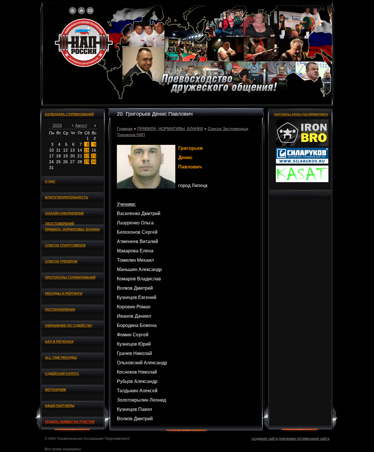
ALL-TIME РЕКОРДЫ (61, 357)
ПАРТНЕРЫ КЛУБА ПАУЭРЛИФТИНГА (301, 114)
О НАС (50, 181)
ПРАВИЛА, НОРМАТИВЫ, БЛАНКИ (72, 229)
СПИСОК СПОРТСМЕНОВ (65, 245)
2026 (57, 125)
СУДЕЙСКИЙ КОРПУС (62, 373)
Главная (125, 128)
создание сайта (265, 439)
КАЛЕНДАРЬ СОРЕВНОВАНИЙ (69, 114)
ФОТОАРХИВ (55, 389)
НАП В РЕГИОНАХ (59, 341)
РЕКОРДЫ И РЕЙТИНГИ (63, 293)
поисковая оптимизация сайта (304, 439)
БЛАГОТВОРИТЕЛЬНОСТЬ (66, 197)
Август (81, 125)
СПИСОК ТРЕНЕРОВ (61, 261)
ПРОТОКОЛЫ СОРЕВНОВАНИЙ (70, 277)
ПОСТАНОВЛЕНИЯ (60, 309)
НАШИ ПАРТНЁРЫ (60, 405)
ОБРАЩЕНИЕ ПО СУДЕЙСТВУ (68, 325)
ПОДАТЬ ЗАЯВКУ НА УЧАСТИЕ (70, 421)
